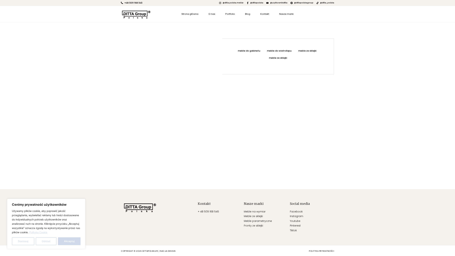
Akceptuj (69, 241)
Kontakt (264, 14)
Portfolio (230, 14)
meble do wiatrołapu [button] (279, 50)
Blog (247, 14)
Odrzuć (46, 241)
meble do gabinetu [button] (249, 50)
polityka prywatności (321, 251)
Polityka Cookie (38, 232)
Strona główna (189, 14)
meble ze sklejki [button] (307, 50)
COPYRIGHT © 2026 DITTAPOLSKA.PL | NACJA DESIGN (148, 251)
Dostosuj (23, 241)
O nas (211, 14)
